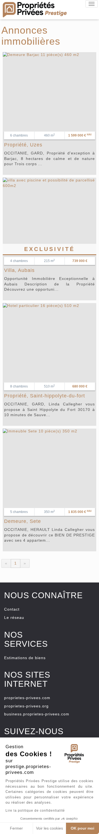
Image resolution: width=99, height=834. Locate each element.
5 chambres (19, 512)
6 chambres (19, 135)
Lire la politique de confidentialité (35, 810)
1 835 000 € (80, 512)
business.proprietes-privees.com (36, 714)
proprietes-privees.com (27, 698)
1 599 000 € (80, 135)
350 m (49, 512)
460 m (49, 135)
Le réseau (14, 617)
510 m (49, 386)
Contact (12, 609)
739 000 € (79, 261)
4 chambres (19, 261)
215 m (49, 261)
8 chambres (19, 386)
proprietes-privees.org (26, 706)
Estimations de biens (25, 658)
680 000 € (79, 386)
